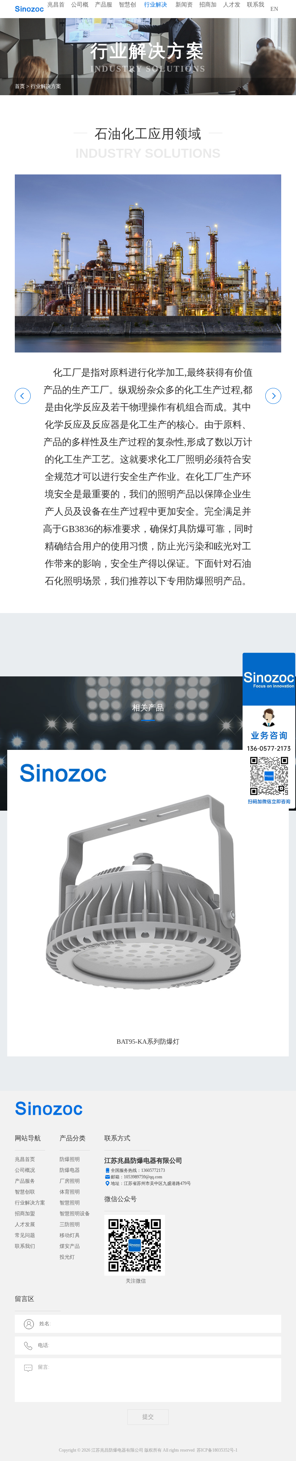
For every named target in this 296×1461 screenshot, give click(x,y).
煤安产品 (70, 1246)
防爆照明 (70, 1159)
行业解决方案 (155, 14)
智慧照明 (70, 1202)
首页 (20, 86)
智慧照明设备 (75, 1213)
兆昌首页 (56, 14)
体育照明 (70, 1192)
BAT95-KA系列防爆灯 (148, 1041)
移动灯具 (70, 1235)
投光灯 (67, 1257)
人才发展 (231, 14)
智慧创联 (127, 14)
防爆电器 (70, 1170)
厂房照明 (70, 1181)
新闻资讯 (184, 14)
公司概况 (79, 14)
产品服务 (103, 14)
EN (274, 9)
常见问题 (25, 1235)
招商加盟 (208, 14)
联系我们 (255, 14)
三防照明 (70, 1224)
